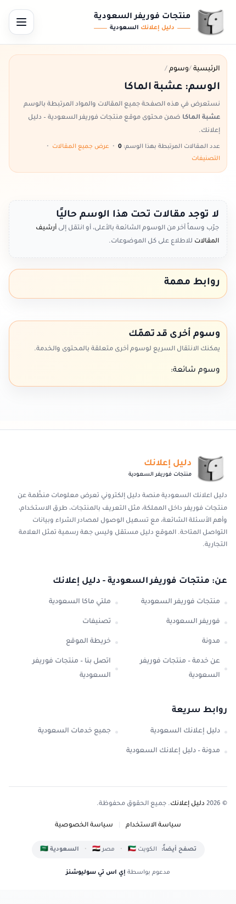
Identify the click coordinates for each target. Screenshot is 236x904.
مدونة (211, 642)
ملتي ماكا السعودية (80, 602)
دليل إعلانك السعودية (185, 731)
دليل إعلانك (187, 804)
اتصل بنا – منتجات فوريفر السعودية (71, 669)
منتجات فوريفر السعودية (180, 602)
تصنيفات (96, 622)
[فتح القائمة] (21, 22)
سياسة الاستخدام (153, 825)
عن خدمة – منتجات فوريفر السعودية (180, 669)
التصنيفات (206, 159)
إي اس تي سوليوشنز (96, 872)
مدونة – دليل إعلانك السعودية (173, 751)
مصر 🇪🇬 (103, 849)
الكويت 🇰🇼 (142, 849)
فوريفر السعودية (193, 622)
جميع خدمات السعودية (74, 731)
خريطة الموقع (88, 642)
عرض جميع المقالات (80, 147)
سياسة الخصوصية (84, 825)
